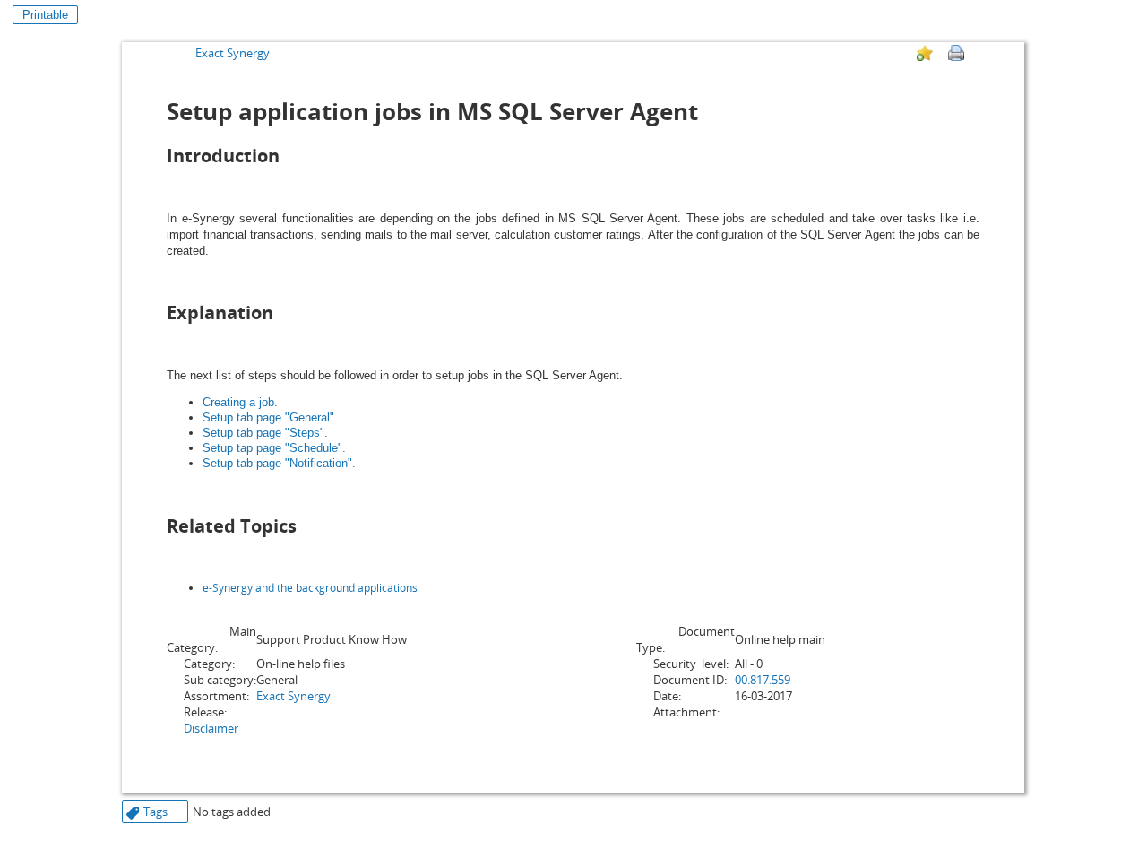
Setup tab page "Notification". (279, 463)
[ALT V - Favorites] (924, 53)
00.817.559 (762, 680)
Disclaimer (211, 728)
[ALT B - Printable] (956, 53)
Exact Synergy (232, 53)
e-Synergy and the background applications (310, 587)
